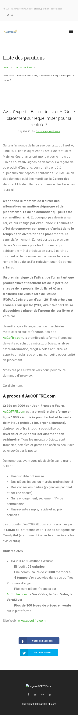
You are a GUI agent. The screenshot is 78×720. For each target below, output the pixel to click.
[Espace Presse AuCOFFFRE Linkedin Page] (12, 15)
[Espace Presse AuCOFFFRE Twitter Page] (8, 15)
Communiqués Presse (48, 131)
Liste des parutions (23, 67)
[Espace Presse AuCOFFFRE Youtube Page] (42, 694)
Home (5, 67)
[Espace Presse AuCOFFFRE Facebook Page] (4, 15)
